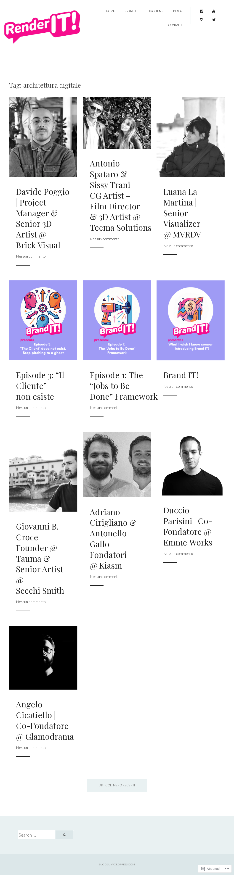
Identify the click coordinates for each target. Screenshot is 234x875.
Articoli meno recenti (117, 785)
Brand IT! (132, 11)
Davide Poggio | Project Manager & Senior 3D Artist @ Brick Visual (42, 218)
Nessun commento (31, 256)
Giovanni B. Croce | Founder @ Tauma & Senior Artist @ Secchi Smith (40, 558)
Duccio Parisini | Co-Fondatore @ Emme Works (187, 525)
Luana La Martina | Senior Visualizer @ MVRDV (182, 213)
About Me (156, 11)
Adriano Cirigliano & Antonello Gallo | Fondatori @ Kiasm (113, 538)
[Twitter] (214, 18)
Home (110, 11)
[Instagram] (201, 18)
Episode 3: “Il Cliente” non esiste (40, 385)
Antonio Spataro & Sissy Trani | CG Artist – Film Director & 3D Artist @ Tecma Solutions (121, 195)
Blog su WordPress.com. (117, 864)
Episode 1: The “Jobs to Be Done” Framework (124, 385)
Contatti (175, 25)
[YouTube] (214, 10)
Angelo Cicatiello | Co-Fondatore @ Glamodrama (45, 719)
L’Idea (177, 11)
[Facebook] (201, 10)
